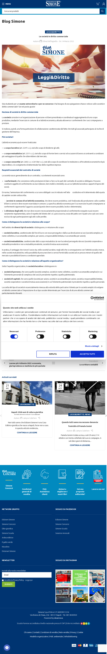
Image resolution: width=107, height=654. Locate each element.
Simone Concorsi (9, 524)
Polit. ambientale (56, 636)
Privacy (73, 632)
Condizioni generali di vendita (26, 491)
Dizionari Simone (9, 551)
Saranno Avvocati (62, 533)
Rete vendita (64, 632)
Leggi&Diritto (53, 32)
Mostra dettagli (92, 346)
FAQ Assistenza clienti (44, 491)
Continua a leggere (27, 433)
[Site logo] (53, 4)
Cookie (80, 632)
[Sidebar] (3, 199)
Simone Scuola (8, 533)
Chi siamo (28, 632)
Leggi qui (28, 580)
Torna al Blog (53, 363)
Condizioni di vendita (49, 632)
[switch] (40, 336)
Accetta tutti (87, 354)
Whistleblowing (70, 636)
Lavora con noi (98, 489)
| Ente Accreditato (72, 623)
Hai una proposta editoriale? (80, 491)
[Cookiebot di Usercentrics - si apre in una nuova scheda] (92, 298)
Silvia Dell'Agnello (50, 41)
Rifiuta (53, 354)
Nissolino (5, 547)
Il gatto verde (7, 542)
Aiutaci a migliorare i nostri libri (62, 491)
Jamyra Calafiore (30, 418)
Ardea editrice (7, 538)
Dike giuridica (7, 529)
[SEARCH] (102, 11)
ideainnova (58, 618)
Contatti (36, 632)
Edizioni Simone (8, 520)
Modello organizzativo (39, 636)
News (87, 414)
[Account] (103, 4)
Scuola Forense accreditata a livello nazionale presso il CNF (41, 623)
